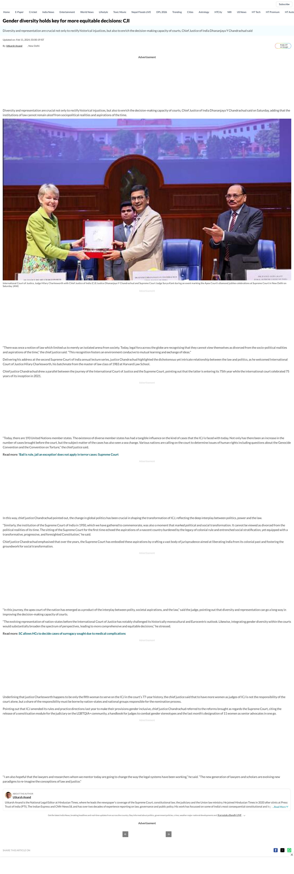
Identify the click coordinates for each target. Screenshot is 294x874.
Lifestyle (103, 12)
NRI (229, 12)
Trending (177, 12)
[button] (125, 834)
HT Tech (256, 12)
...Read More (279, 806)
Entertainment (67, 12)
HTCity (218, 12)
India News (48, 12)
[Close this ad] (291, 854)
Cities (190, 12)
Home (6, 12)
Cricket (33, 12)
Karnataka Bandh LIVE (229, 815)
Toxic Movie (119, 12)
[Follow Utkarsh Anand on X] (25, 45)
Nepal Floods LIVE (141, 12)
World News (87, 12)
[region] (147, 83)
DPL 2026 (161, 12)
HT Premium (273, 12)
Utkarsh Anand (14, 45)
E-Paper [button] (19, 12)
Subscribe (284, 4)
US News (241, 12)
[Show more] (244, 815)
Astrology (204, 12)
